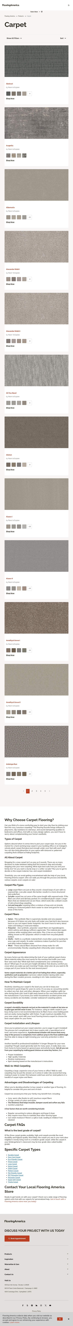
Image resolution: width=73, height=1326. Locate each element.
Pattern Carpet (13, 1171)
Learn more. (15, 1322)
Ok (60, 1319)
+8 (29, 279)
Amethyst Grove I (13, 640)
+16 (30, 650)
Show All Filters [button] (13, 38)
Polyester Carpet (14, 1177)
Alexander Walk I (13, 269)
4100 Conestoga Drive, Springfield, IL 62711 (18, 1291)
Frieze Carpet (12, 1162)
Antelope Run (11, 764)
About (7, 1269)
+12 (30, 774)
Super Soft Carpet (14, 1180)
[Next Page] (49, 791)
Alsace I (9, 517)
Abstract (9, 84)
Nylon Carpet (12, 1166)
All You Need (11, 393)
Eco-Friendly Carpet (15, 1159)
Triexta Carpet (13, 1182)
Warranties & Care (12, 1264)
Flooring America (10, 16)
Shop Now (10, 98)
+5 (29, 403)
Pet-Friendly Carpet (15, 1173)
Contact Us (9, 1274)
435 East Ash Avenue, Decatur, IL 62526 (17, 1285)
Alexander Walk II (13, 331)
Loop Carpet (12, 1164)
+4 (29, 93)
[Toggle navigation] (69, 5)
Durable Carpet (13, 1155)
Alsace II (9, 579)
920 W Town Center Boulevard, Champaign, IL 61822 (21, 1288)
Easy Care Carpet (14, 1157)
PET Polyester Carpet (15, 1175)
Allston (9, 455)
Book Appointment (18, 1238)
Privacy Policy (36, 1311)
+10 (30, 217)
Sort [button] (61, 38)
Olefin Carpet (12, 1168)
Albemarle (10, 207)
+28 (30, 526)
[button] (35, 12)
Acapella (9, 146)
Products (21, 16)
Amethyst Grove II (13, 702)
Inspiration (9, 1259)
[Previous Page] (23, 791)
